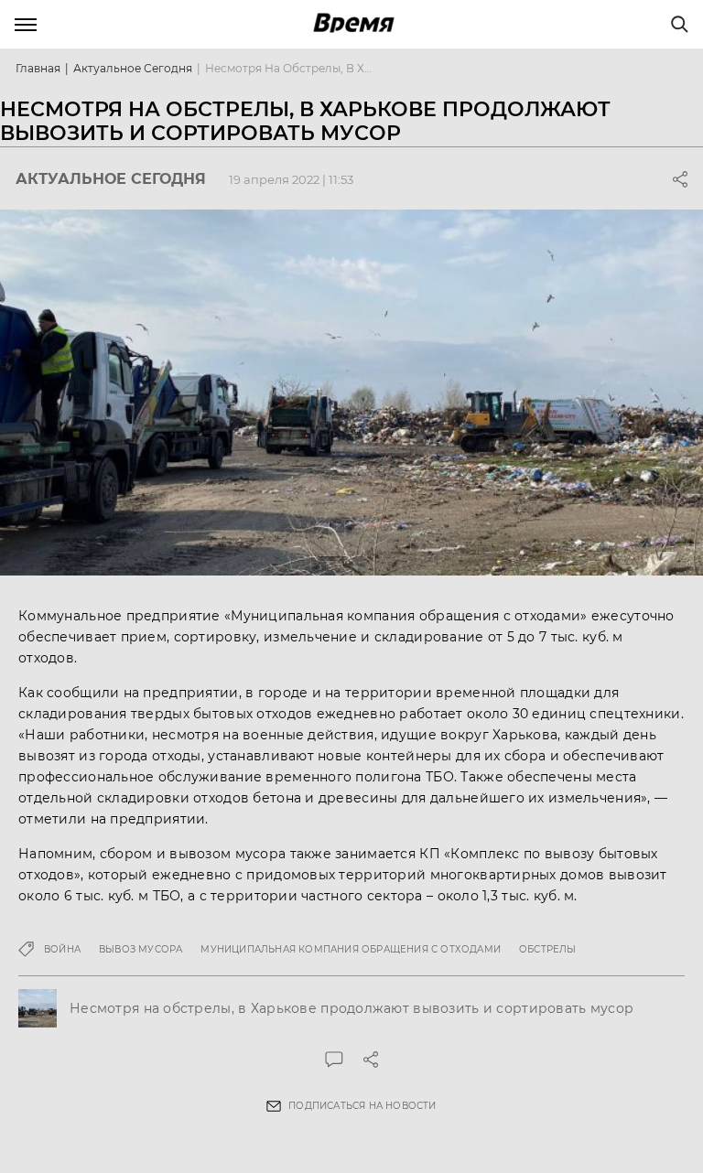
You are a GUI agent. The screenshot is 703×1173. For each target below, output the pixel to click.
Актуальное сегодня (132, 68)
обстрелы (548, 949)
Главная (38, 68)
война (62, 949)
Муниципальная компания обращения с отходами (350, 949)
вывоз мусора (140, 949)
